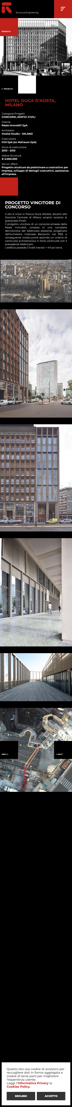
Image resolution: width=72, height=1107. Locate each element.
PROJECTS (8, 89)
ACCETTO (51, 1096)
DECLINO (21, 1096)
